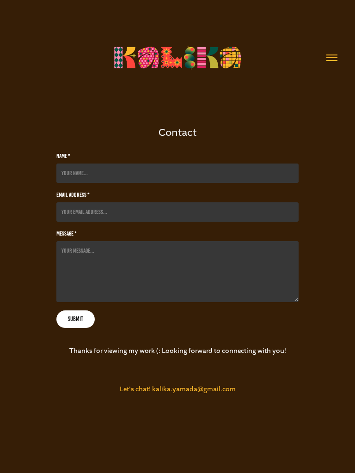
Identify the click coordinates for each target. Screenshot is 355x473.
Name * (63, 156)
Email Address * (73, 195)
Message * (66, 233)
